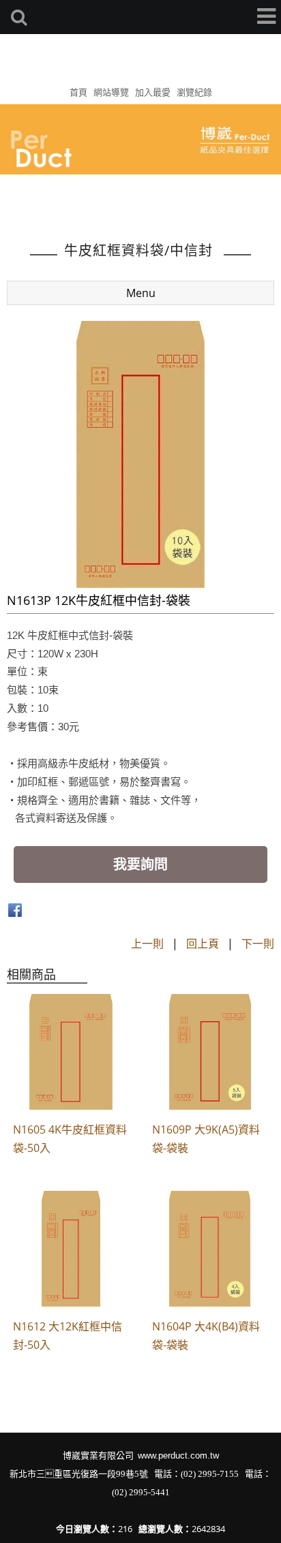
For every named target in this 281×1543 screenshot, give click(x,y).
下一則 (257, 943)
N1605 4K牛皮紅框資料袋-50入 (70, 1138)
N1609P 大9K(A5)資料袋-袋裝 (206, 1138)
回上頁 (202, 943)
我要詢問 (140, 864)
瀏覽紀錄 (194, 92)
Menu (141, 292)
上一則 (147, 943)
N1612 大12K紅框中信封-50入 (67, 1335)
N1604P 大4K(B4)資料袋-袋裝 (206, 1335)
